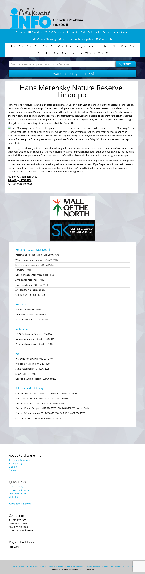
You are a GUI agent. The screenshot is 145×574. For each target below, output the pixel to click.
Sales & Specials (90, 32)
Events (74, 32)
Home (22, 32)
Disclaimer (14, 466)
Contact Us (105, 39)
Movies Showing (46, 39)
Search (127, 64)
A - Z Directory (16, 486)
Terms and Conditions (19, 459)
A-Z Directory (56, 32)
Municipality (85, 39)
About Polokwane (17, 493)
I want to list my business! (72, 73)
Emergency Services (118, 32)
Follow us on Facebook (20, 503)
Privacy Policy (15, 463)
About (35, 32)
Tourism (67, 39)
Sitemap (13, 470)
